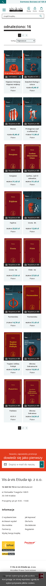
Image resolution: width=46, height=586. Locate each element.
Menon (13, 129)
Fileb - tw (32, 270)
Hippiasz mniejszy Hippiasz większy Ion (13, 84)
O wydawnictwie (9, 517)
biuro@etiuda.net (24, 487)
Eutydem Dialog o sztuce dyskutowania (32, 84)
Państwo (13, 411)
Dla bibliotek (30, 525)
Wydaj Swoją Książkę (11, 533)
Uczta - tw (13, 270)
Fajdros (13, 223)
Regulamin (29, 529)
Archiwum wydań (9, 521)
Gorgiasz (13, 176)
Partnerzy (6, 529)
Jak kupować (30, 517)
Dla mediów (7, 525)
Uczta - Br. (32, 223)
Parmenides (13, 317)
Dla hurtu (29, 521)
